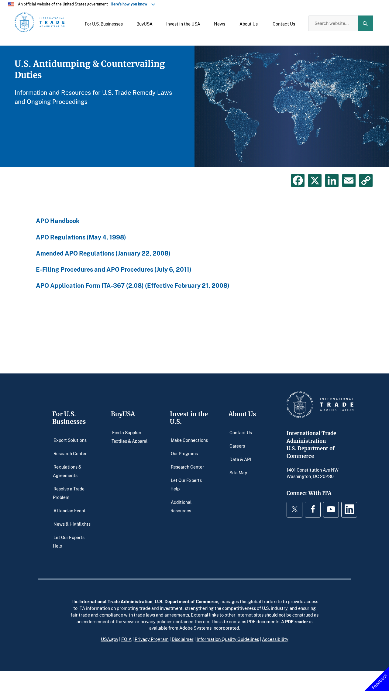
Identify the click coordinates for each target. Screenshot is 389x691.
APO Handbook (58, 221)
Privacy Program (152, 639)
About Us (242, 414)
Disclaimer (183, 639)
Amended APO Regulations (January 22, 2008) (103, 253)
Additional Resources (181, 506)
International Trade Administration (116, 601)
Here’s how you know (130, 4)
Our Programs (184, 453)
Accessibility (275, 639)
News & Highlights (72, 523)
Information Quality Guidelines (228, 639)
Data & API (240, 459)
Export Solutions (70, 440)
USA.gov (109, 639)
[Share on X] (314, 180)
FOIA (126, 639)
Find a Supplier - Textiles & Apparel (129, 437)
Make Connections (189, 440)
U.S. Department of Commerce (186, 601)
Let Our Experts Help (68, 541)
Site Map (238, 472)
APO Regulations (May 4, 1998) (81, 237)
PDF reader (296, 621)
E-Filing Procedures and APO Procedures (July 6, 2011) (113, 269)
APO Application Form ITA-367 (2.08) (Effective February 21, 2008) (132, 285)
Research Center (70, 453)
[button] (104, 23)
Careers (237, 446)
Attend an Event (69, 510)
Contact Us (240, 432)
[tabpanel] (194, 106)
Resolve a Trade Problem (68, 493)
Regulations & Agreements (67, 471)
